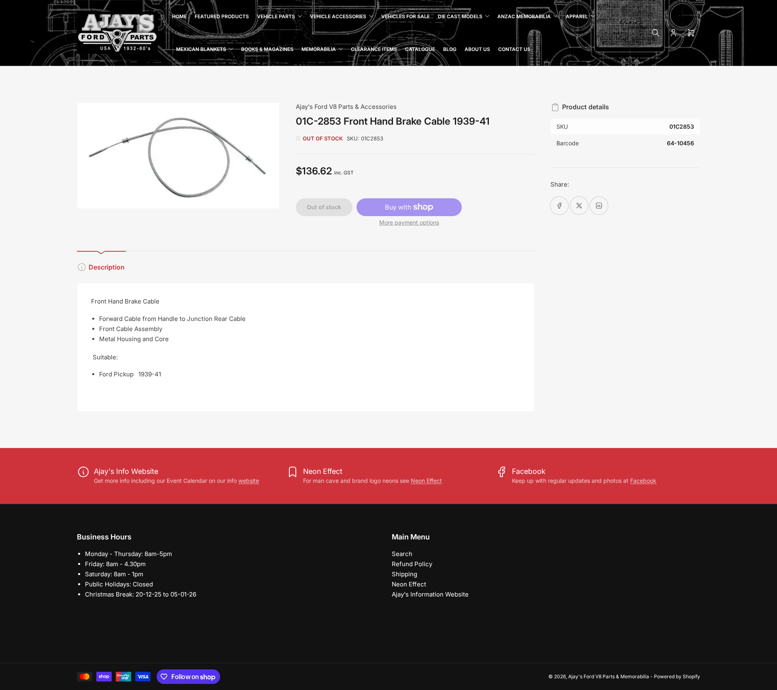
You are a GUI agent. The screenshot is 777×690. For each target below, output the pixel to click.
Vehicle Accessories (338, 16)
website (248, 480)
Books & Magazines (267, 49)
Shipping (404, 574)
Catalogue (420, 49)
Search (402, 554)
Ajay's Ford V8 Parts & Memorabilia (608, 676)
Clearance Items (374, 49)
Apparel (577, 16)
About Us (477, 49)
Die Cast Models (460, 16)
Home (179, 16)
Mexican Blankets (201, 49)
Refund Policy (412, 564)
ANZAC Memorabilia (524, 16)
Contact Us (514, 49)
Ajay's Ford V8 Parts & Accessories (346, 106)
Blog (449, 49)
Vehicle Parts (276, 16)
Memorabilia (318, 49)
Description (107, 267)
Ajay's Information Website (430, 594)
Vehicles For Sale (405, 16)
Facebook (643, 480)
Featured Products (222, 16)
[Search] (655, 33)
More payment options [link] (409, 222)
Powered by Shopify (677, 676)
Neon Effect (426, 480)
